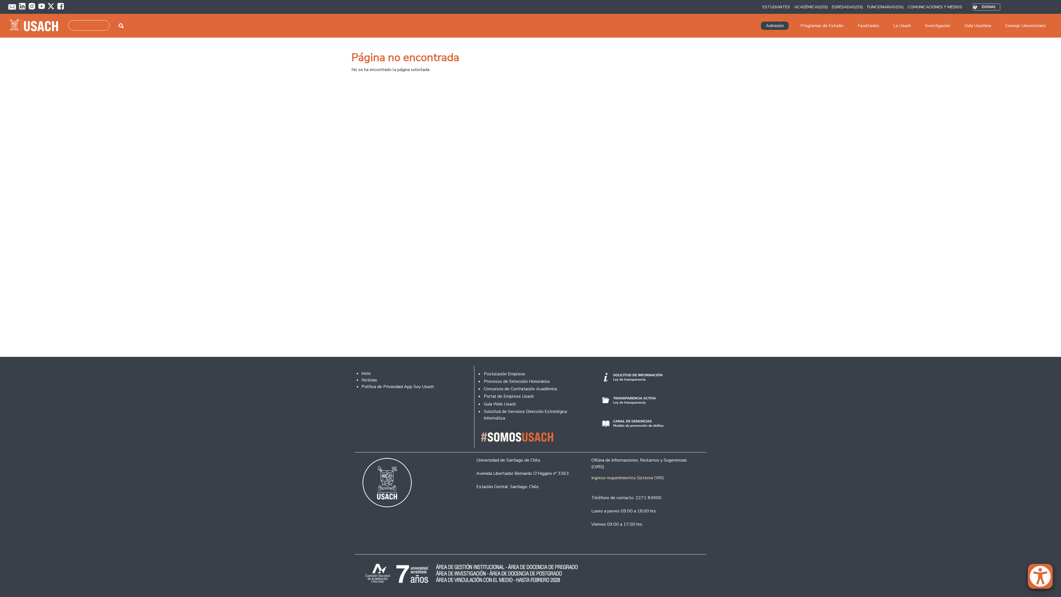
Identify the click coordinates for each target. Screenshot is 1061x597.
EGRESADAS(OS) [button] (847, 7)
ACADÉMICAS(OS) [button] (811, 7)
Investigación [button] (937, 26)
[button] (1043, 579)
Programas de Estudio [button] (822, 26)
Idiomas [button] (988, 7)
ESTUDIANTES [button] (776, 7)
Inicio (366, 373)
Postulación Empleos (504, 374)
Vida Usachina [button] (977, 26)
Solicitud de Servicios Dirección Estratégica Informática (525, 415)
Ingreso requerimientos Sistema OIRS (627, 478)
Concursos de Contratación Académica (520, 389)
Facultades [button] (868, 26)
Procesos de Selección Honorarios (517, 381)
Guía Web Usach (500, 404)
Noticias (369, 380)
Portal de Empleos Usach (509, 396)
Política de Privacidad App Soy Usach (397, 387)
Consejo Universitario (1025, 26)
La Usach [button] (902, 26)
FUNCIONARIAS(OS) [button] (885, 7)
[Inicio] (36, 25)
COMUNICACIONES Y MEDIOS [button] (935, 7)
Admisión (775, 26)
